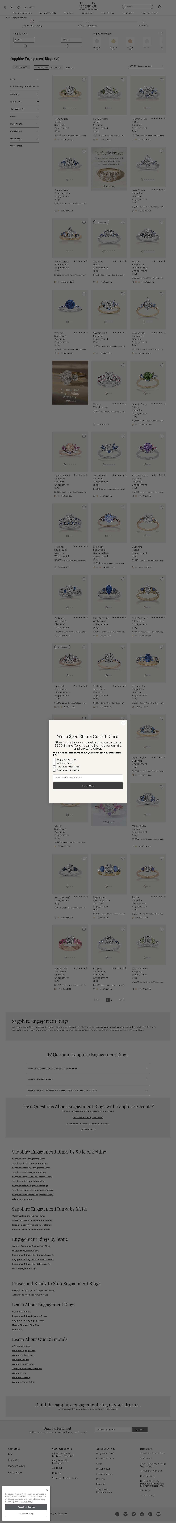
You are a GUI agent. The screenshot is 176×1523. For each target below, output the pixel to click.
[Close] (47, 1490)
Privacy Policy (26, 1502)
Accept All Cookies (26, 1507)
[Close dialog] (123, 723)
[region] (26, 1503)
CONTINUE (88, 785)
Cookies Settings (26, 1513)
